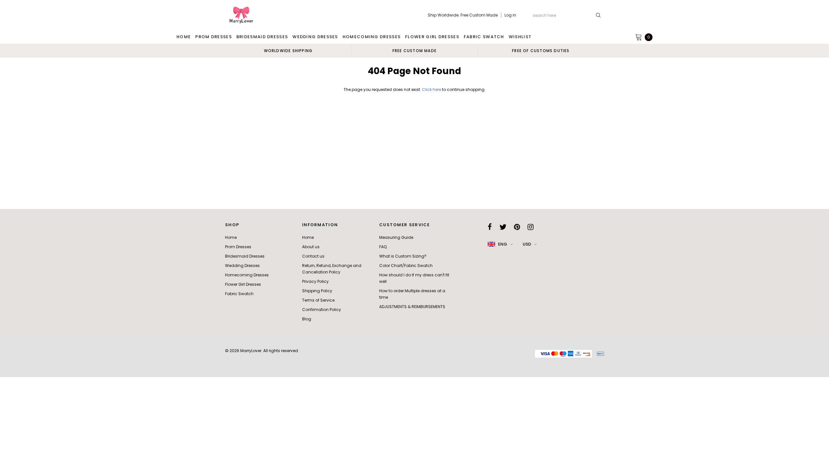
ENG (502, 244)
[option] (288, 50)
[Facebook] (490, 226)
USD (527, 244)
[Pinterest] (517, 226)
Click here (432, 89)
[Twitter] (502, 226)
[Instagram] (531, 226)
